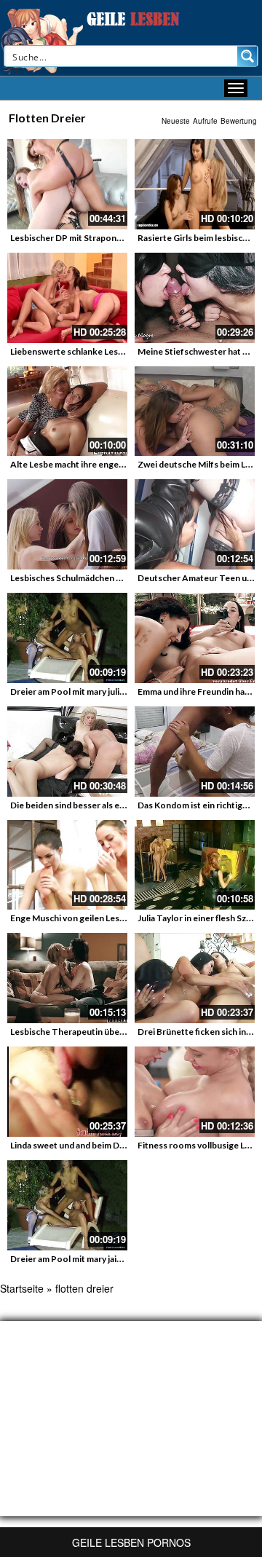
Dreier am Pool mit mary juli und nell (81, 691)
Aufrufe (205, 121)
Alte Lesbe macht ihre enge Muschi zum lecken (103, 464)
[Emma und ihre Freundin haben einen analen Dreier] (195, 638)
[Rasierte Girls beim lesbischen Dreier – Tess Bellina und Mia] (195, 184)
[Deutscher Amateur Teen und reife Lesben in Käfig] (195, 524)
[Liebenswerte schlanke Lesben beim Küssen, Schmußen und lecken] (67, 298)
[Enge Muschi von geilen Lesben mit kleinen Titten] (67, 865)
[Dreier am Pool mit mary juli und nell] (67, 638)
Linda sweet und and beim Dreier (74, 1145)
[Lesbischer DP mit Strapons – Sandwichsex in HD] (67, 184)
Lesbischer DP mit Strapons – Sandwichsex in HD (107, 237)
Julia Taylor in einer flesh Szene (199, 917)
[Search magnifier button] (247, 56)
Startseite (22, 1288)
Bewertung (239, 121)
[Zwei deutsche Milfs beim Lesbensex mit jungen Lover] (195, 411)
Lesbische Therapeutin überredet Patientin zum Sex (114, 1031)
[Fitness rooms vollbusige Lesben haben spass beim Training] (195, 1091)
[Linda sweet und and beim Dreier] (67, 1091)
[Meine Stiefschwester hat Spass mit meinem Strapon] (195, 298)
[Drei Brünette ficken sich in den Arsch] (195, 978)
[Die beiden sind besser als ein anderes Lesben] (67, 751)
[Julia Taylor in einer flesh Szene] (195, 865)
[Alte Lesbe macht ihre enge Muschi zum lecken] (67, 411)
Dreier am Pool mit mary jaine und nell (84, 1258)
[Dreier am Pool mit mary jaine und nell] (67, 1205)
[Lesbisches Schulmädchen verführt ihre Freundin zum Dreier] (67, 524)
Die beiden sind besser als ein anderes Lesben (100, 805)
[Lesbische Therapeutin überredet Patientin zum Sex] (67, 978)
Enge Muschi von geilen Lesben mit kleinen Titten (109, 917)
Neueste (176, 121)
